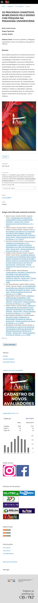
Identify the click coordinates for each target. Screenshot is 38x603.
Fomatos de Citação (9, 188)
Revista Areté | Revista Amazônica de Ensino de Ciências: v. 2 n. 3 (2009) (21, 303)
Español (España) (8, 359)
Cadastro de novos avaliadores (13, 370)
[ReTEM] (27, 513)
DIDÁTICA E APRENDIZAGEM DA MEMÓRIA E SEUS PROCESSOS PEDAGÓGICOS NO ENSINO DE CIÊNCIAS (20, 299)
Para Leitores (7, 548)
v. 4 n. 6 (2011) (19, 6)
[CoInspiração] (11, 507)
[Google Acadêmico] (19, 435)
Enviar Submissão (9, 344)
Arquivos (10, 6)
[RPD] (11, 501)
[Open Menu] (2, 2)
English (5, 356)
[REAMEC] (11, 495)
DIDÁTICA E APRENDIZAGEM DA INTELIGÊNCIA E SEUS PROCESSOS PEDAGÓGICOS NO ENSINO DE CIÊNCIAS (20, 308)
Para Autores (6, 551)
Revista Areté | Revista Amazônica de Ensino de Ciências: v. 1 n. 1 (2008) (21, 280)
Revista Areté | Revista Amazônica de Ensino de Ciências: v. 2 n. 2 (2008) (21, 292)
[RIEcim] (11, 513)
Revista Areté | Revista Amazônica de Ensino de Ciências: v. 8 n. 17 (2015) (20, 250)
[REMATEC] (27, 495)
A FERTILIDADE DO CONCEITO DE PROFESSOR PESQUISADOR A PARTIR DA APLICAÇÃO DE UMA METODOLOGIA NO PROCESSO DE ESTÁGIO (20, 329)
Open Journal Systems (10, 562)
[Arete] (11, 519)
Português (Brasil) (9, 362)
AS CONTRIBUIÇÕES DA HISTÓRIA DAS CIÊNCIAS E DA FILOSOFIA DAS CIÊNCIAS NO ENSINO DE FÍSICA (21, 288)
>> (6, 338)
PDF (6, 157)
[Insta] (9, 476)
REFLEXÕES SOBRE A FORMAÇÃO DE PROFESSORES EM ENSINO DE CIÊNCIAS (19, 318)
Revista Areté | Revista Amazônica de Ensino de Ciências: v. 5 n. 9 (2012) (20, 238)
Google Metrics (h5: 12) (10, 413)
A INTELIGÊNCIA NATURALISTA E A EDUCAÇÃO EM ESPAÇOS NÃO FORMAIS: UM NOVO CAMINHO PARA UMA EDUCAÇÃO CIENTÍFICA (21, 232)
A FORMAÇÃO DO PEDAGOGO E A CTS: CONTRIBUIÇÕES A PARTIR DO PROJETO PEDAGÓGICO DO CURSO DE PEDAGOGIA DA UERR (20, 245)
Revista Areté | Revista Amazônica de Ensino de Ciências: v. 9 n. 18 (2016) (20, 266)
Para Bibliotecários (8, 553)
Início (3, 6)
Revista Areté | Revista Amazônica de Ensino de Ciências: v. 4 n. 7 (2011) (20, 224)
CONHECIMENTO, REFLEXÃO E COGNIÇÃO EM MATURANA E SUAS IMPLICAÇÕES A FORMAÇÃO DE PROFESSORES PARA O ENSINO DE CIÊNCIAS (21, 275)
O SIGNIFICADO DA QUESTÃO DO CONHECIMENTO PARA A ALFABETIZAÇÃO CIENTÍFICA (19, 220)
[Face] (22, 476)
